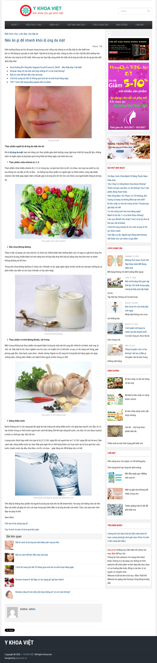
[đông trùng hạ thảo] (128, 147)
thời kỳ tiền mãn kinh (134, 533)
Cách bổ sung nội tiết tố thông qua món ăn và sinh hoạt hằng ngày (39, 78)
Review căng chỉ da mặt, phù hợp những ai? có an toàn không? (37, 71)
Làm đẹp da (33, 33)
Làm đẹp (138, 25)
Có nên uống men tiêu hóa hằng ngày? (124, 211)
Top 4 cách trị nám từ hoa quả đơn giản (22, 529)
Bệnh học (53, 25)
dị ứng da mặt (16, 152)
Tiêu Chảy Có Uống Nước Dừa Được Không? (126, 184)
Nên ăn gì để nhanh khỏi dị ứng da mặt (35, 40)
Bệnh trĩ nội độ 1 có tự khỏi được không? (125, 215)
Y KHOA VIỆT (19, 642)
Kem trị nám (144, 537)
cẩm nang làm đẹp (117, 541)
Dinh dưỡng (120, 25)
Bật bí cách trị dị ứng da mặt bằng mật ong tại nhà (37, 542)
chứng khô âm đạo (115, 533)
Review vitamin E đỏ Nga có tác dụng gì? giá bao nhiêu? (39, 579)
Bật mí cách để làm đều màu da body (26, 74)
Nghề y (13, 25)
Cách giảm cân (99, 25)
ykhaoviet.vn (21, 658)
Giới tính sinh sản (74, 25)
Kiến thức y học (32, 25)
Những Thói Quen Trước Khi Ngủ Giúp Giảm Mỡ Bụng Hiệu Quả (137, 264)
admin (32, 609)
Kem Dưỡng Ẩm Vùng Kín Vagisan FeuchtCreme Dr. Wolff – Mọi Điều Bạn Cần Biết (46, 67)
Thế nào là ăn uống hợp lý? (16, 523)
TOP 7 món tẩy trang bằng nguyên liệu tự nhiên (30, 82)
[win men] (128, 49)
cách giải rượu (131, 537)
